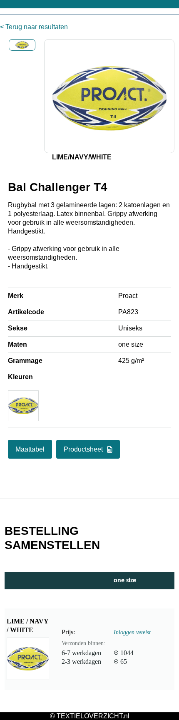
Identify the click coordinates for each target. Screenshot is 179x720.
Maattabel (30, 449)
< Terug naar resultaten (34, 26)
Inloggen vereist (132, 632)
